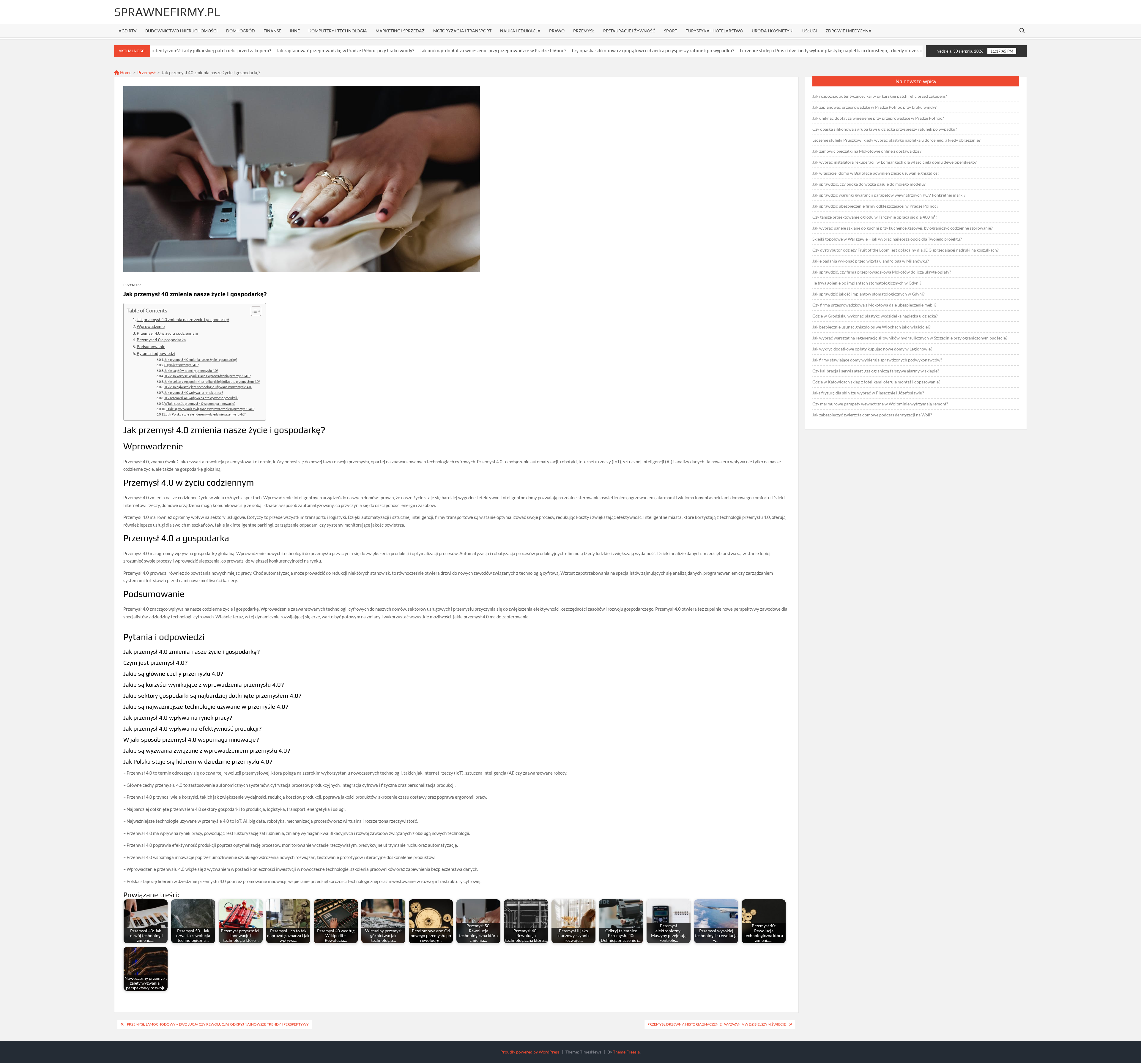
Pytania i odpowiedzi (156, 353)
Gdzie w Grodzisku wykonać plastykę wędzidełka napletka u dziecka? (875, 315)
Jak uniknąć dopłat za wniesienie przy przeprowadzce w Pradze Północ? (423, 50)
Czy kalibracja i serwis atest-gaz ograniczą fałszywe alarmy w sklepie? (875, 370)
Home (125, 72)
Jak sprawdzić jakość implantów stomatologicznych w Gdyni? (868, 293)
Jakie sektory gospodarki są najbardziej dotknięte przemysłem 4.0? (212, 381)
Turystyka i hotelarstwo (714, 30)
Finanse (272, 30)
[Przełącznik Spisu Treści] (253, 311)
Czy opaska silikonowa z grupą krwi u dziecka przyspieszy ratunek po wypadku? (583, 50)
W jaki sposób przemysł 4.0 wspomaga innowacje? (199, 403)
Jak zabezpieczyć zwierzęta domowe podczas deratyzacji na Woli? (872, 414)
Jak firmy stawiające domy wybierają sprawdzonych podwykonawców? (877, 359)
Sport (670, 30)
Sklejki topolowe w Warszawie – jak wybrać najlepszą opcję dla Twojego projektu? (887, 238)
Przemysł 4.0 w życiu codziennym (167, 333)
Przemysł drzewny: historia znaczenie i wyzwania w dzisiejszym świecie (716, 1024)
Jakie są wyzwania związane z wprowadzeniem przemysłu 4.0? (210, 409)
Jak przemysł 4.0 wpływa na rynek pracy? (193, 392)
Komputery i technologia (337, 30)
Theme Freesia (626, 1051)
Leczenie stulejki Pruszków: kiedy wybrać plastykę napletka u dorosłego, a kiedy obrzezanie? (765, 50)
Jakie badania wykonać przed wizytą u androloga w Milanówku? (870, 260)
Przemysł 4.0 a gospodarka (161, 339)
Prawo (557, 30)
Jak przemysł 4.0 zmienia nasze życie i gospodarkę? (183, 319)
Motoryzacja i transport (462, 30)
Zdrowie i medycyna (848, 30)
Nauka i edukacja (520, 30)
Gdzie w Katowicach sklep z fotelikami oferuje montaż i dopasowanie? (876, 381)
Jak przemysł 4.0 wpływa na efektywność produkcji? (201, 398)
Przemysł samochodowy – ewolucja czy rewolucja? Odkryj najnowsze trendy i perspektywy (218, 1024)
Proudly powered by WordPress (530, 1051)
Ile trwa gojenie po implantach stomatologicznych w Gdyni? (866, 282)
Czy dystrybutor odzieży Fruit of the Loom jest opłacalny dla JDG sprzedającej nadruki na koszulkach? (905, 249)
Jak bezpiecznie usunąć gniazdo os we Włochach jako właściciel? (871, 326)
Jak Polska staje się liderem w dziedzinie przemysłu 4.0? (205, 414)
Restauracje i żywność (629, 30)
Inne (295, 30)
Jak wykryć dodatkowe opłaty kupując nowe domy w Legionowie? (872, 348)
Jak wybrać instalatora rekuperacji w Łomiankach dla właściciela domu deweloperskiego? (894, 162)
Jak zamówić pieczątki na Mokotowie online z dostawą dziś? (866, 151)
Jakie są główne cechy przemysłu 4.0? (191, 370)
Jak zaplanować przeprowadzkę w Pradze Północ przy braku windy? (276, 50)
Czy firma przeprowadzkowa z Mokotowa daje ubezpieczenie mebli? (874, 304)
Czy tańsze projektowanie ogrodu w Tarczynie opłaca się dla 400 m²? (874, 216)
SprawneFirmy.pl (167, 12)
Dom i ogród (240, 30)
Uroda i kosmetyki (773, 30)
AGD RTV (128, 30)
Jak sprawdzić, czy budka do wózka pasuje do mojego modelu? (869, 184)
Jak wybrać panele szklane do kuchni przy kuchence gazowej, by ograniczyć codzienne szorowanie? (902, 227)
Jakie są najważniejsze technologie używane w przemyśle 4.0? (208, 387)
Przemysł (584, 30)
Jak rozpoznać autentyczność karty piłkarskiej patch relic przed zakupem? (879, 96)
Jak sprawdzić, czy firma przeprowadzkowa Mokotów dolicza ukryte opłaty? (881, 271)
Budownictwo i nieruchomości (181, 30)
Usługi (809, 30)
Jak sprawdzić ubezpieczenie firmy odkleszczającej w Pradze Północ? (875, 206)
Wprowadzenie (151, 326)
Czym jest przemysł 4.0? (181, 365)
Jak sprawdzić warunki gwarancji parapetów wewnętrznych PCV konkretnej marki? (888, 195)
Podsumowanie (151, 346)
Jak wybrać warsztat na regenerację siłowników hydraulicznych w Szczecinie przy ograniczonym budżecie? (910, 337)
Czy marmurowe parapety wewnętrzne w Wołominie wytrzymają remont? (880, 403)
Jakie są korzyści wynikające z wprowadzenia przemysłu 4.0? (207, 376)
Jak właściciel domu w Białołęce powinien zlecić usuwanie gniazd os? (875, 173)
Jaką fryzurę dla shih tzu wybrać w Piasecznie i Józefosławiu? (868, 392)
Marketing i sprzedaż (400, 30)
